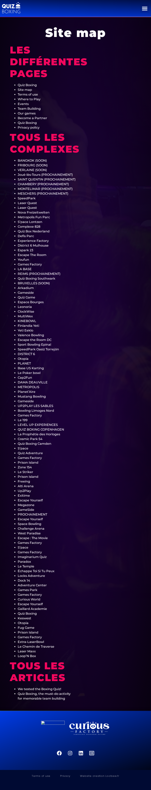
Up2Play (24, 491)
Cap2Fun (25, 377)
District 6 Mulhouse (33, 245)
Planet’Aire (26, 392)
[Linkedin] (81, 753)
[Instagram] (70, 753)
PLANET (24, 363)
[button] (144, 8)
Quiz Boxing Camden (34, 444)
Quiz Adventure (30, 453)
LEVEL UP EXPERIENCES (38, 425)
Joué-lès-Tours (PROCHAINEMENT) (45, 175)
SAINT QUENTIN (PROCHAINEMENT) (47, 179)
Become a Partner (32, 118)
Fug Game (26, 628)
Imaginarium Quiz (32, 557)
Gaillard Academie (32, 609)
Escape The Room (32, 255)
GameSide (26, 510)
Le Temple (26, 566)
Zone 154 (25, 467)
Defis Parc (26, 236)
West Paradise (29, 533)
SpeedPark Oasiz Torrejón (38, 349)
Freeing (24, 481)
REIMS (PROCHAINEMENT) (39, 274)
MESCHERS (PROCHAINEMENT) (43, 193)
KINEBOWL (27, 321)
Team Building (29, 108)
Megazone (26, 505)
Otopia (23, 359)
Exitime (24, 495)
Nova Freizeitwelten (34, 212)
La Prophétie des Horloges (39, 434)
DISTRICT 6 (26, 354)
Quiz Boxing (27, 85)
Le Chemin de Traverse (36, 646)
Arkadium (26, 288)
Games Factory (30, 264)
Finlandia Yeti (28, 326)
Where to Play (29, 99)
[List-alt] (92, 753)
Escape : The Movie (33, 538)
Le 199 (23, 420)
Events (23, 104)
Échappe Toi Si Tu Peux (36, 571)
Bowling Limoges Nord (36, 410)
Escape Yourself (30, 500)
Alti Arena (26, 486)
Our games (27, 113)
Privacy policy (29, 127)
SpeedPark (27, 198)
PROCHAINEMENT (32, 514)
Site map (25, 90)
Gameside (26, 293)
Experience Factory (33, 241)
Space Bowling (29, 524)
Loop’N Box (27, 656)
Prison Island (28, 462)
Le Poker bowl (29, 373)
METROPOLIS (28, 387)
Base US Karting (31, 368)
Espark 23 (25, 250)
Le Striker (25, 472)
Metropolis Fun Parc (34, 217)
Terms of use (28, 94)
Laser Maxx (27, 651)
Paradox (24, 561)
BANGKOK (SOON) (32, 160)
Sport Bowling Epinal (34, 344)
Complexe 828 (29, 226)
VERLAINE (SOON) (32, 170)
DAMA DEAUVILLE (33, 382)
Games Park (27, 590)
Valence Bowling (31, 335)
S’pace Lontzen (30, 222)
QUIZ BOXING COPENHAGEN (41, 429)
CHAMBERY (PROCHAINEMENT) (43, 184)
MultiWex (25, 316)
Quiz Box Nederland (34, 231)
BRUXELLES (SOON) (34, 283)
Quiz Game (26, 297)
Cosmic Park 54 (30, 439)
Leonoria (25, 307)
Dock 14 (24, 580)
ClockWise (26, 311)
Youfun (23, 259)
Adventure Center (32, 585)
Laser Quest (27, 203)
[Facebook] (59, 753)
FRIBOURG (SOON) (33, 165)
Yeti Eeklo (25, 330)
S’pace (23, 448)
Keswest (24, 618)
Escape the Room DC (35, 340)
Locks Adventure (31, 576)
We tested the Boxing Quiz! (39, 689)
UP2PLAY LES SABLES (35, 406)
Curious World (29, 599)
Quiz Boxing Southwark (36, 278)
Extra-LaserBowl (31, 642)
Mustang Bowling (32, 396)
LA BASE (25, 269)
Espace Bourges (31, 302)
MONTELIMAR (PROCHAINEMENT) (45, 189)
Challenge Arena (31, 528)
